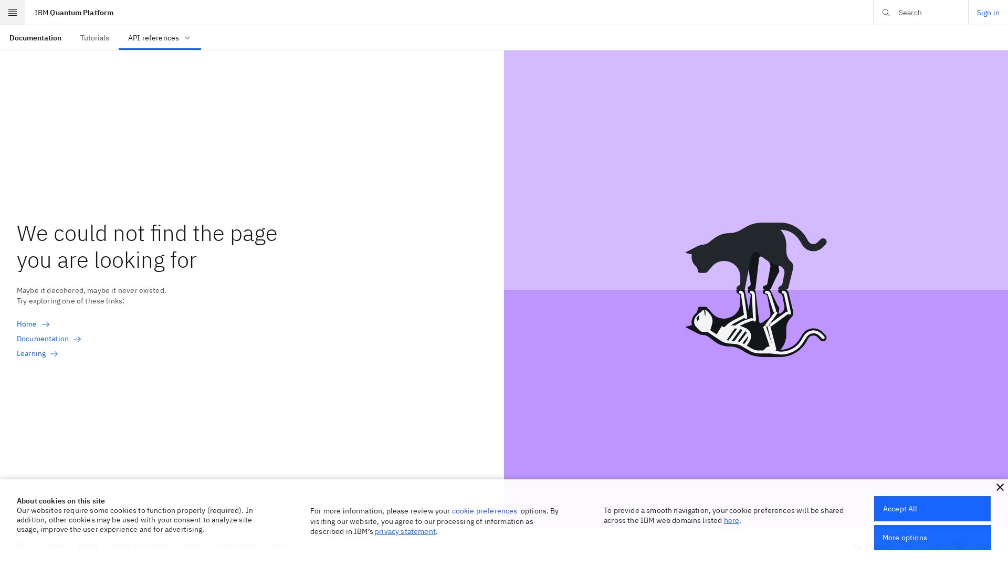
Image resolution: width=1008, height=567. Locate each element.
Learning (31, 353)
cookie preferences (485, 511)
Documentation (43, 338)
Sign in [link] (988, 12)
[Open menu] (12, 12)
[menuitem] (35, 37)
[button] (1000, 487)
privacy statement (405, 531)
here (732, 520)
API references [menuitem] (153, 38)
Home (27, 324)
